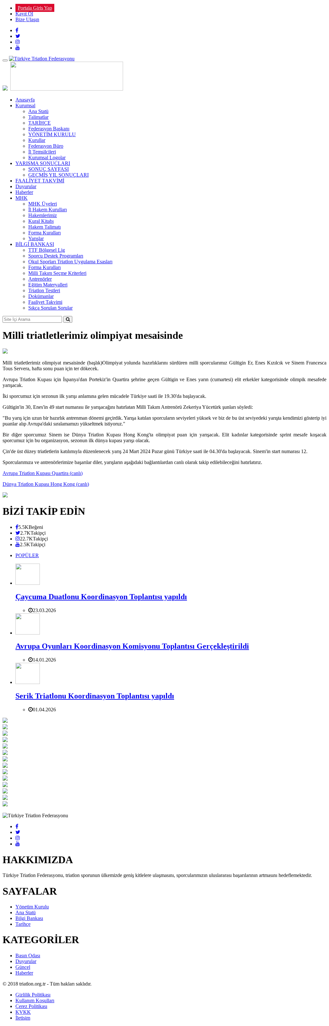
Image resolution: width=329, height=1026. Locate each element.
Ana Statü (38, 111)
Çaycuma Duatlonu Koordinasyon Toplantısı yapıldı (101, 596)
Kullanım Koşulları (34, 1000)
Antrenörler (40, 279)
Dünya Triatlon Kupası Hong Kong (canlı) (46, 484)
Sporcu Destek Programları (55, 256)
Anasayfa (25, 99)
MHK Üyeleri (42, 203)
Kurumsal (25, 105)
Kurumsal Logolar (47, 157)
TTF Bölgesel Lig (46, 250)
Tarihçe (23, 924)
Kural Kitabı (41, 221)
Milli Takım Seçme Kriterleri (57, 273)
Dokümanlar (41, 296)
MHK (21, 198)
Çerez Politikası (31, 1006)
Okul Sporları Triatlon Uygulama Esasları (70, 261)
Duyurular (25, 186)
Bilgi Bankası (29, 918)
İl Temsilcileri (42, 151)
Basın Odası (27, 955)
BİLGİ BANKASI (34, 244)
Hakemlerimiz (42, 215)
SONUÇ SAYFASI (48, 169)
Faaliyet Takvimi (45, 302)
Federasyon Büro (45, 146)
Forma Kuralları (44, 232)
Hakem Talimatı (44, 227)
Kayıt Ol (24, 13)
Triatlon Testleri (44, 290)
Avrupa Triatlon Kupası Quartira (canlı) (43, 473)
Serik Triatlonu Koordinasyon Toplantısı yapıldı (94, 696)
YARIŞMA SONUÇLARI (42, 163)
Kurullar (36, 140)
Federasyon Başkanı (48, 128)
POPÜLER (27, 555)
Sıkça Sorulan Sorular (50, 308)
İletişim (22, 1018)
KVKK (23, 1012)
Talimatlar (38, 117)
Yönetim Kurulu (32, 906)
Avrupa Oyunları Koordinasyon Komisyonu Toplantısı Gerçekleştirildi (132, 646)
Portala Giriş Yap (35, 8)
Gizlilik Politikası (32, 994)
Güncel (22, 967)
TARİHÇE (39, 123)
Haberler (24, 192)
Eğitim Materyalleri (47, 284)
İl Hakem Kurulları (47, 209)
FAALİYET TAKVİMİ (39, 180)
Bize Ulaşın (27, 19)
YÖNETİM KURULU (52, 134)
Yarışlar (36, 238)
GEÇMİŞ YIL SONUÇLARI (58, 175)
